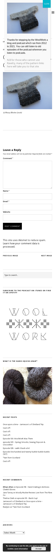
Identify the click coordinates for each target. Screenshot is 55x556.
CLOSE (46, 4)
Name (6, 191)
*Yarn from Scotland (11, 458)
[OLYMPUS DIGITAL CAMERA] (27, 108)
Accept (38, 548)
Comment (8, 158)
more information (21, 549)
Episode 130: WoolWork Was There (18, 438)
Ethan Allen (8, 487)
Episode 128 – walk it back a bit (16, 448)
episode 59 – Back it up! (27, 498)
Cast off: (7, 428)
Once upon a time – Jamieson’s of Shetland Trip (23, 424)
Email (6, 201)
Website (6, 212)
